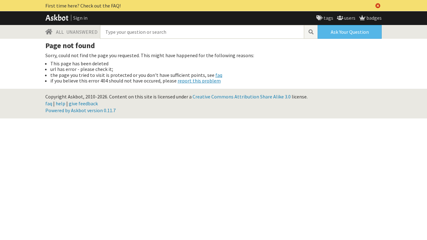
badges (373, 18)
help (60, 103)
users (349, 18)
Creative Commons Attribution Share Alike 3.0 (242, 96)
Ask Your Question (350, 32)
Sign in (80, 18)
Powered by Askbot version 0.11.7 (80, 110)
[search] (311, 32)
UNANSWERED (82, 32)
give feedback (83, 103)
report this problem (199, 81)
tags (328, 18)
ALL (60, 32)
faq (218, 75)
